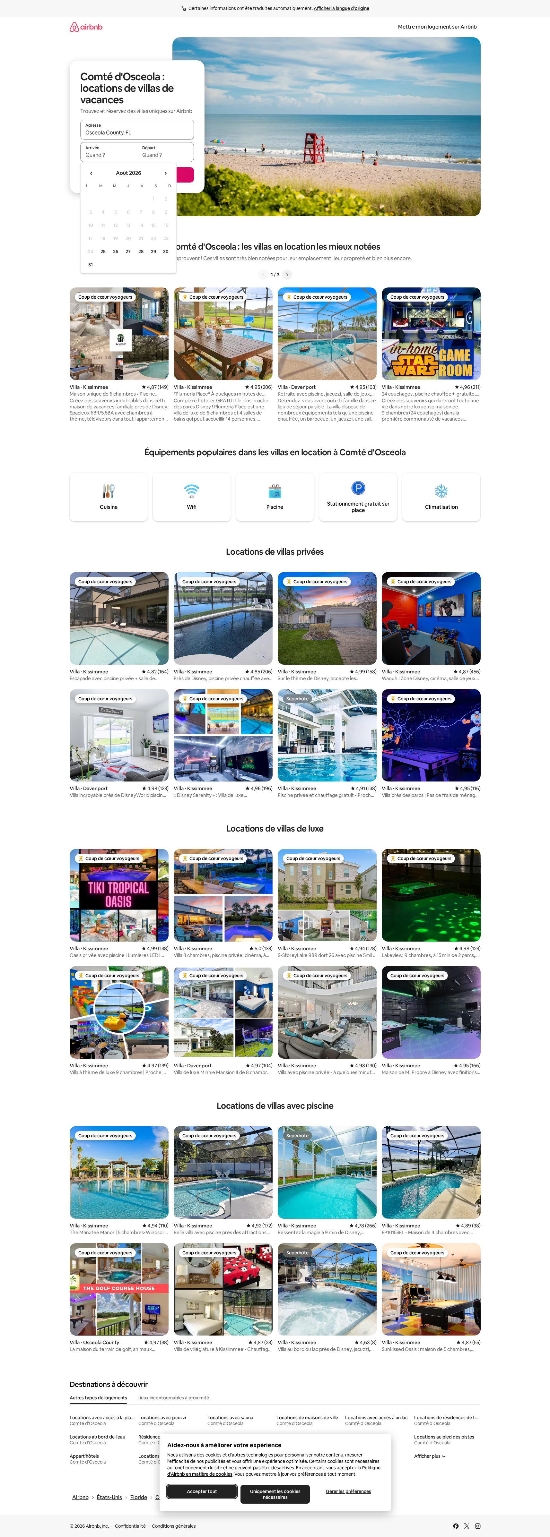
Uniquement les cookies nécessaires (275, 1494)
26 (115, 251)
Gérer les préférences (348, 1491)
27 (128, 251)
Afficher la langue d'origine (341, 8)
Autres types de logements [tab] (98, 1398)
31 (90, 265)
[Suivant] (287, 274)
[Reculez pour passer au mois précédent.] (91, 173)
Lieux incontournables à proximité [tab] (173, 1398)
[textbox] (108, 155)
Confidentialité (130, 1526)
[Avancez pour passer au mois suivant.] (165, 173)
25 (103, 251)
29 (153, 251)
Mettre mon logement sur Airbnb (437, 26)
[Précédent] (263, 274)
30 (166, 251)
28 (141, 251)
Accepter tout (202, 1491)
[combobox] (137, 132)
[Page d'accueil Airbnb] (86, 27)
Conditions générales (174, 1526)
